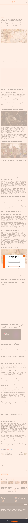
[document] (14, 261)
